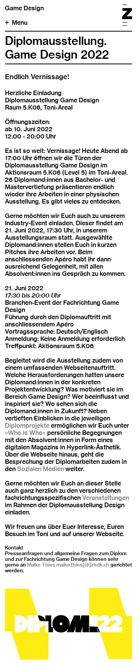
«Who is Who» (25, 433)
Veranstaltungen (105, 498)
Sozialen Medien (40, 469)
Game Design (24, 8)
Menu (19, 22)
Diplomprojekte (27, 426)
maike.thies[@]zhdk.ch (82, 565)
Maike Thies (41, 565)
